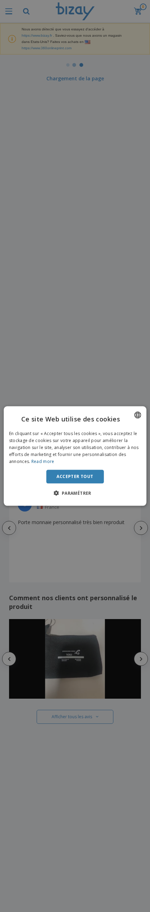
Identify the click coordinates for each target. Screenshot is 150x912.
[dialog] (75, 456)
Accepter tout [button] (75, 476)
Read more (42, 461)
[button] (75, 492)
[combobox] (137, 415)
